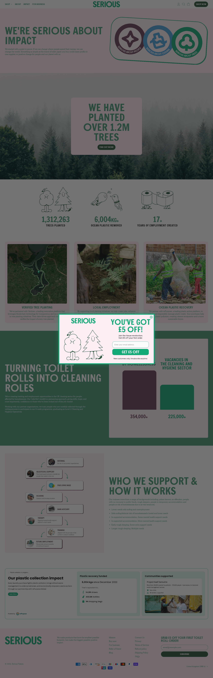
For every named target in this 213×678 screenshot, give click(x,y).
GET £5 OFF (130, 352)
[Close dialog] (151, 317)
